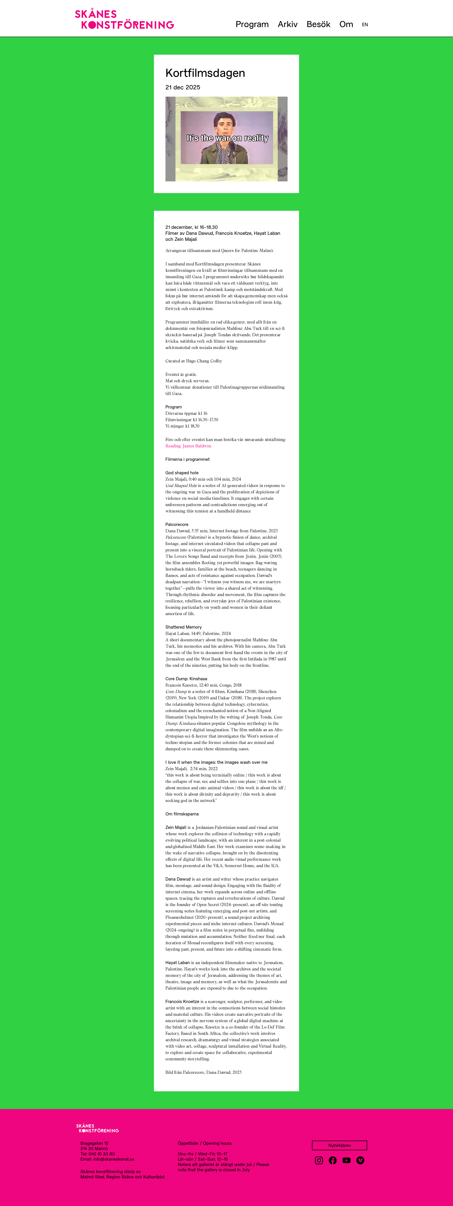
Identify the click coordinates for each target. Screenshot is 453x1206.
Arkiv (288, 24)
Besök (319, 24)
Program (252, 24)
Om (346, 24)
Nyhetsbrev (339, 1145)
